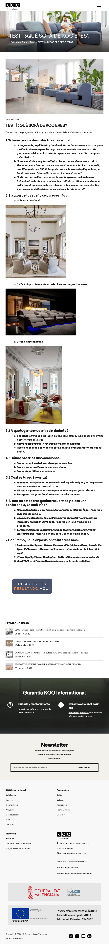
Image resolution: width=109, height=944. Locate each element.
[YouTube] (83, 936)
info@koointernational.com (72, 853)
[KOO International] (13, 6)
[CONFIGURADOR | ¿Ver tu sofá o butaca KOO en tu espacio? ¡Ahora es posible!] (9, 654)
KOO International (18, 42)
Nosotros (10, 800)
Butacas (60, 800)
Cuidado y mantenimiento (33, 703)
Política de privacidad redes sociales (75, 873)
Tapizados (62, 805)
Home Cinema (63, 810)
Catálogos (11, 795)
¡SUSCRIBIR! (84, 767)
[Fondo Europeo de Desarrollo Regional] (54, 915)
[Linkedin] (89, 936)
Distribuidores (12, 814)
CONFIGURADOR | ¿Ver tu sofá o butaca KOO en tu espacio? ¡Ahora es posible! (51, 652)
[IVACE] (54, 893)
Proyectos (11, 810)
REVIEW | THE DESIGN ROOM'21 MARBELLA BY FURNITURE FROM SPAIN (48, 664)
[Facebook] (77, 936)
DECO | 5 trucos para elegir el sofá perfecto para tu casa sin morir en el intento (51, 630)
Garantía (10, 838)
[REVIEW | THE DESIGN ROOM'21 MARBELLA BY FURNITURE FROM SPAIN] (9, 666)
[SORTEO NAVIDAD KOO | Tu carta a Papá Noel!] (9, 643)
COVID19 (10, 824)
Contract (61, 814)
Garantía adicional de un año (84, 705)
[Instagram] (71, 936)
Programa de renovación (18, 848)
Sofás (59, 795)
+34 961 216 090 (66, 848)
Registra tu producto (79, 712)
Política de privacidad (67, 867)
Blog (32, 42)
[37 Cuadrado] (54, 86)
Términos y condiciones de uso (72, 861)
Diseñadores (12, 805)
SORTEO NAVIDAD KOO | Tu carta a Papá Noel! (37, 641)
